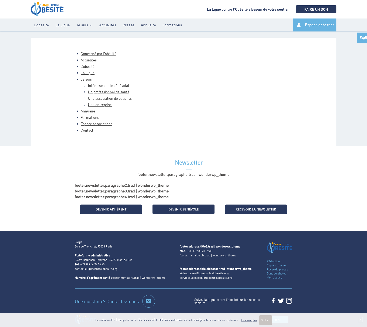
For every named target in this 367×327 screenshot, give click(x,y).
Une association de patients (110, 98)
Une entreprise (100, 104)
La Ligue (62, 24)
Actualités (107, 24)
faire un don (316, 9)
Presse (128, 24)
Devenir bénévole (183, 209)
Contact (87, 130)
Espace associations (96, 123)
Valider (265, 320)
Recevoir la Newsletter (256, 209)
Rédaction (273, 261)
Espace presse (276, 265)
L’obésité (41, 24)
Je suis (82, 24)
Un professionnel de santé (108, 92)
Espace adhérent (319, 24)
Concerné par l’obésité (98, 53)
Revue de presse (277, 269)
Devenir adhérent (111, 209)
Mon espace (274, 277)
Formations (172, 24)
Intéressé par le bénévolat (108, 85)
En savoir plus (249, 320)
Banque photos (276, 273)
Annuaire (148, 24)
